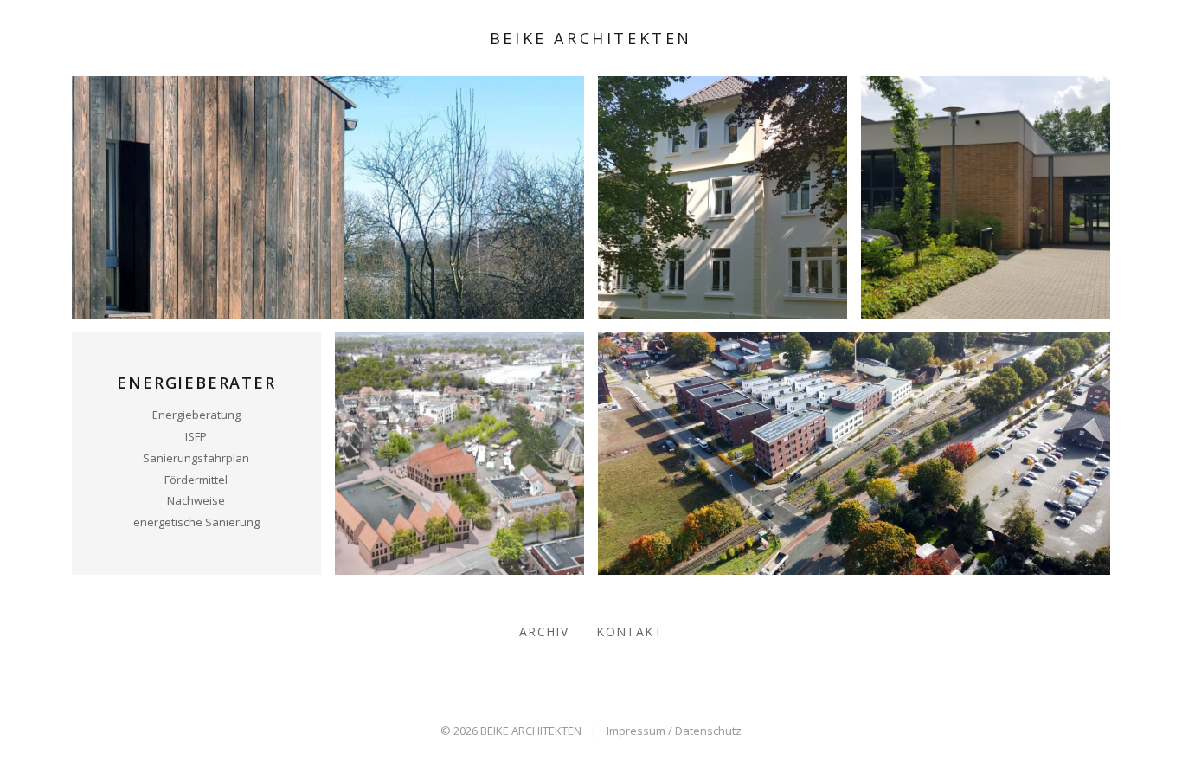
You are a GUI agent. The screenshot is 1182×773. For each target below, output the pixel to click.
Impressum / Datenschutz (674, 730)
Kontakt (629, 631)
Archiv (544, 631)
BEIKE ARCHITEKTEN (591, 38)
